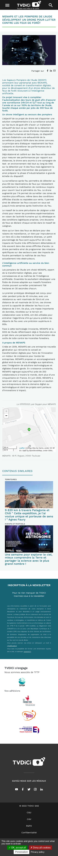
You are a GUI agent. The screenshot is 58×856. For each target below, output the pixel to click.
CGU (29, 812)
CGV (29, 819)
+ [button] (6, 411)
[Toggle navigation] (7, 5)
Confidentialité (29, 832)
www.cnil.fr (27, 651)
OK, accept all (18, 847)
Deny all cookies (41, 847)
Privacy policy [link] (37, 852)
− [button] (6, 416)
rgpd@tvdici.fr (12, 646)
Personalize (21, 852)
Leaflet (22, 448)
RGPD (29, 826)
